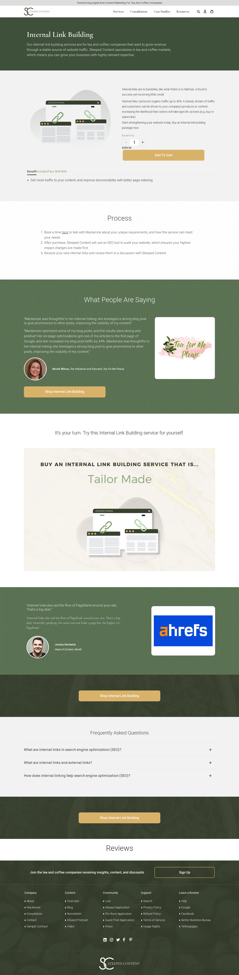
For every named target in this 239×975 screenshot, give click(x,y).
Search (147, 901)
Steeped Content (207, 973)
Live (108, 901)
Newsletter (74, 913)
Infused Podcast (77, 920)
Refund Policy (152, 913)
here (65, 232)
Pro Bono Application (118, 913)
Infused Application (117, 907)
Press (109, 926)
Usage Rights (151, 926)
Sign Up (184, 872)
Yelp (184, 901)
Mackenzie (33, 907)
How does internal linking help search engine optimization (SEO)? (77, 776)
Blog (70, 907)
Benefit (31, 171)
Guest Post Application (119, 920)
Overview (73, 901)
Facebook (187, 913)
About (30, 901)
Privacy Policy (152, 907)
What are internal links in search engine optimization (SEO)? (72, 750)
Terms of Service (154, 920)
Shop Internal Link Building (64, 392)
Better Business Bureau (196, 920)
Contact (32, 920)
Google (185, 907)
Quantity (128, 135)
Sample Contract (37, 926)
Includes (42, 171)
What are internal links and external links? (58, 763)
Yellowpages (189, 926)
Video (70, 926)
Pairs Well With (57, 171)
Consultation (34, 913)
